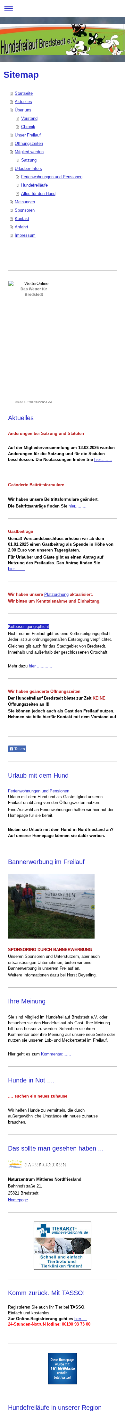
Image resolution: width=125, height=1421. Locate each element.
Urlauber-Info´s (28, 168)
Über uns (23, 110)
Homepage (18, 1199)
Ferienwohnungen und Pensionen (51, 176)
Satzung (29, 160)
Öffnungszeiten (29, 143)
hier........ (16, 568)
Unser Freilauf (28, 135)
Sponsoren (25, 210)
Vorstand (29, 118)
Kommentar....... (56, 1054)
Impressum (25, 235)
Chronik (28, 126)
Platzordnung (56, 594)
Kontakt (22, 218)
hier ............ (40, 666)
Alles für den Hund (38, 193)
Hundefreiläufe (34, 185)
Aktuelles (23, 101)
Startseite (24, 93)
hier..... (80, 1319)
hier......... (103, 459)
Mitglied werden (29, 151)
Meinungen (25, 201)
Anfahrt (21, 227)
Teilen (19, 749)
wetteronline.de (40, 402)
